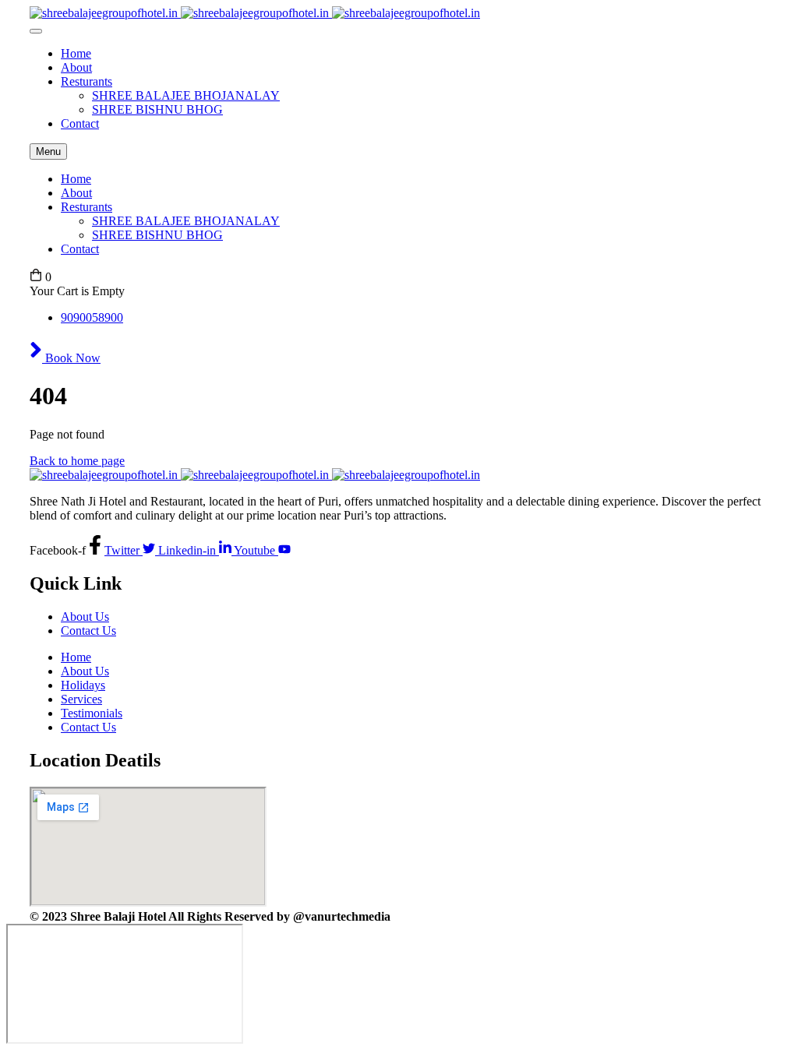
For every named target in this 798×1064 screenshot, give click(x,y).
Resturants (86, 81)
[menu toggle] (36, 31)
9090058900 (92, 317)
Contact (80, 123)
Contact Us (88, 630)
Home (76, 53)
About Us (85, 616)
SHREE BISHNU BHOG (157, 109)
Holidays (83, 685)
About (76, 67)
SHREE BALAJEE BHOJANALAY (186, 95)
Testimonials (91, 713)
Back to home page (77, 460)
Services (81, 699)
